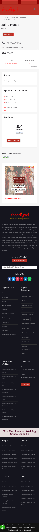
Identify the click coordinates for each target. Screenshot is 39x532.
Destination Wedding (28, 323)
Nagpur (23, 17)
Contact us (5, 297)
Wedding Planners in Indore (28, 462)
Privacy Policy (22, 525)
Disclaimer (32, 525)
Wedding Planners (27, 296)
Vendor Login (10, 2)
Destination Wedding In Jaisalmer (9, 418)
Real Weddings (6, 318)
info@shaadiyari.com (29, 377)
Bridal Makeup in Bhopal (8, 450)
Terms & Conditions (9, 525)
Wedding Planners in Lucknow (7, 502)
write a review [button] (13, 140)
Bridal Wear (25, 337)
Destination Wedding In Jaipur (9, 371)
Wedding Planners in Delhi (28, 498)
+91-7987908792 (30, 369)
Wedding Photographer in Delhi (28, 504)
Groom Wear (13, 17)
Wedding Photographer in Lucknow (9, 509)
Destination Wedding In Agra (9, 398)
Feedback (5, 330)
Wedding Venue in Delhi (27, 490)
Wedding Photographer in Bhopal (9, 468)
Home (4, 17)
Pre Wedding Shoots (8, 313)
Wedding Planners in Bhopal (10, 462)
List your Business (20, 260)
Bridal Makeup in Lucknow (9, 486)
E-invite (4, 309)
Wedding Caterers (27, 314)
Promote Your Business (9, 334)
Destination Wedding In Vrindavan (9, 404)
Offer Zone (7, 305)
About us (4, 293)
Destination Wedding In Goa (9, 384)
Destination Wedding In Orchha (9, 411)
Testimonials (6, 322)
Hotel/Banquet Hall (28, 333)
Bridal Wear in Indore (27, 446)
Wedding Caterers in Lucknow (7, 495)
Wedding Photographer (26, 348)
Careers (4, 326)
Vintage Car (25, 319)
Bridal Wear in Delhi (26, 482)
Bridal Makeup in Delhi (27, 486)
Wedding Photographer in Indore (28, 468)
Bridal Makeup (26, 301)
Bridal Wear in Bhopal (8, 446)
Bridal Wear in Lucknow (8, 482)
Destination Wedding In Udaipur (9, 377)
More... (24, 353)
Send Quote (8, 34)
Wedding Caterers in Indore (28, 458)
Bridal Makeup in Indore (27, 450)
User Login (29, 2)
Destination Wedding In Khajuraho (9, 391)
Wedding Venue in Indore (28, 454)
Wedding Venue (27, 305)
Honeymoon (26, 328)
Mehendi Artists (27, 310)
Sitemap (4, 301)
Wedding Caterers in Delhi (28, 494)
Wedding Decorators (28, 342)
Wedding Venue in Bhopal (9, 454)
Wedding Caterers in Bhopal (10, 458)
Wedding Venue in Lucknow (9, 490)
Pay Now (25, 384)
